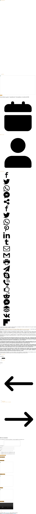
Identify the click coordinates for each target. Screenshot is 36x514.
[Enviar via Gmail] (6, 258)
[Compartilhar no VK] (6, 318)
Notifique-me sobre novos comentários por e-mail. (8, 452)
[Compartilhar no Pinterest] (6, 231)
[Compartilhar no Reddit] (6, 298)
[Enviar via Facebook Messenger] (6, 305)
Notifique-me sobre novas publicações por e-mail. (8, 453)
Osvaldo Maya (2, 171)
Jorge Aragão (3, 354)
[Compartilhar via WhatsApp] (6, 191)
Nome (1, 447)
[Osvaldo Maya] (2, 0)
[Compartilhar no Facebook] (6, 211)
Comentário (2, 445)
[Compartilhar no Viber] (6, 285)
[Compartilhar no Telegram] (6, 271)
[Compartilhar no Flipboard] (6, 325)
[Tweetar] (6, 184)
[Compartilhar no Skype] (6, 278)
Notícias (1, 95)
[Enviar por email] (6, 251)
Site (0, 450)
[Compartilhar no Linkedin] (6, 238)
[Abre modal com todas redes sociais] (6, 204)
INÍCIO (3, 74)
